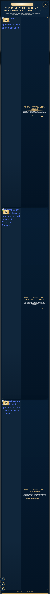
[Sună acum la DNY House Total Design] (2, 584)
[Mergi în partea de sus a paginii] (2, 579)
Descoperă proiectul (34, 116)
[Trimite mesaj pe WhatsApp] (2, 589)
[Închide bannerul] (45, 4)
